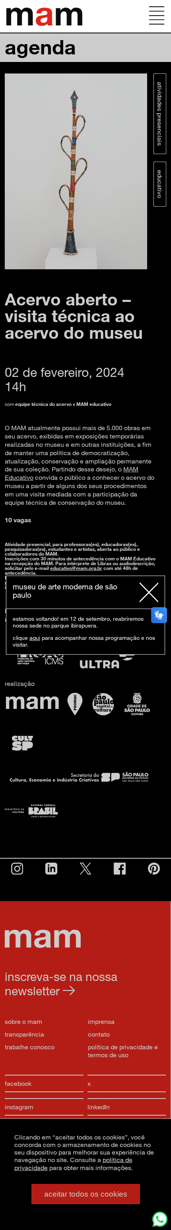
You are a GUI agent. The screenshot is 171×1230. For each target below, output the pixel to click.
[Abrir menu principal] (156, 16)
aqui (34, 637)
